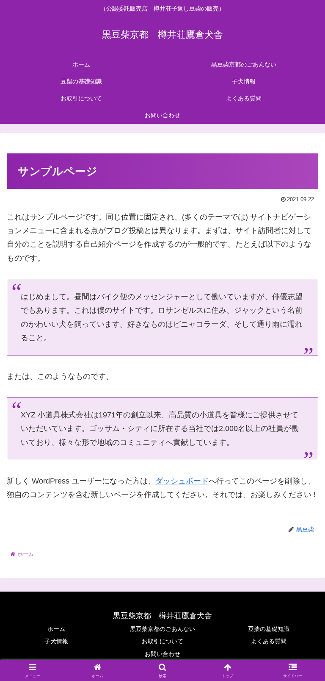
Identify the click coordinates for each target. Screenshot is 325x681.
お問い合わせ (162, 653)
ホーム (56, 628)
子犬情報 (56, 641)
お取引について (162, 641)
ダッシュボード (182, 481)
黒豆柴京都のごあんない (162, 628)
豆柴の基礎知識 (268, 628)
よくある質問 (268, 641)
